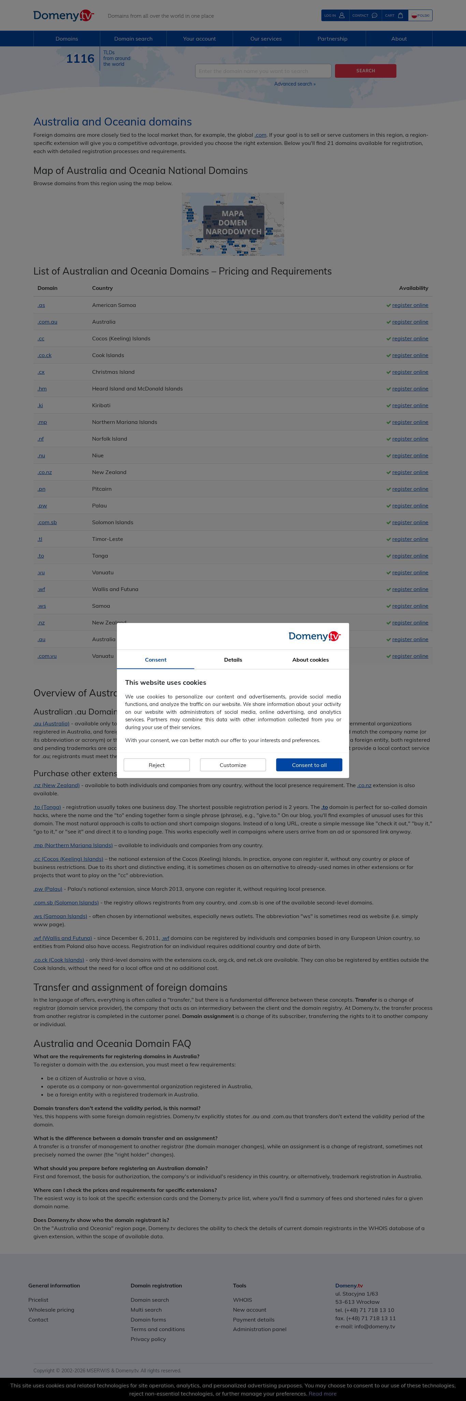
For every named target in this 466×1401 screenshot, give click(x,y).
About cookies (310, 659)
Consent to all (309, 764)
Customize (233, 764)
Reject (157, 764)
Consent (155, 659)
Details (233, 659)
